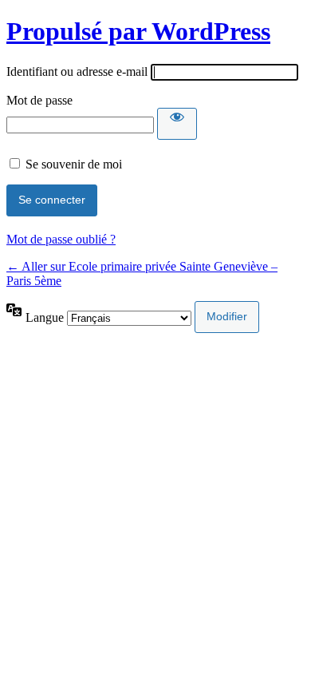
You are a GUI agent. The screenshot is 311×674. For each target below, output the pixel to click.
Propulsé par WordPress (138, 31)
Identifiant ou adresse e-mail (77, 71)
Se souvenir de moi (74, 164)
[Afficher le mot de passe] (177, 124)
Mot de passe (39, 100)
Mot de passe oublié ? (61, 239)
